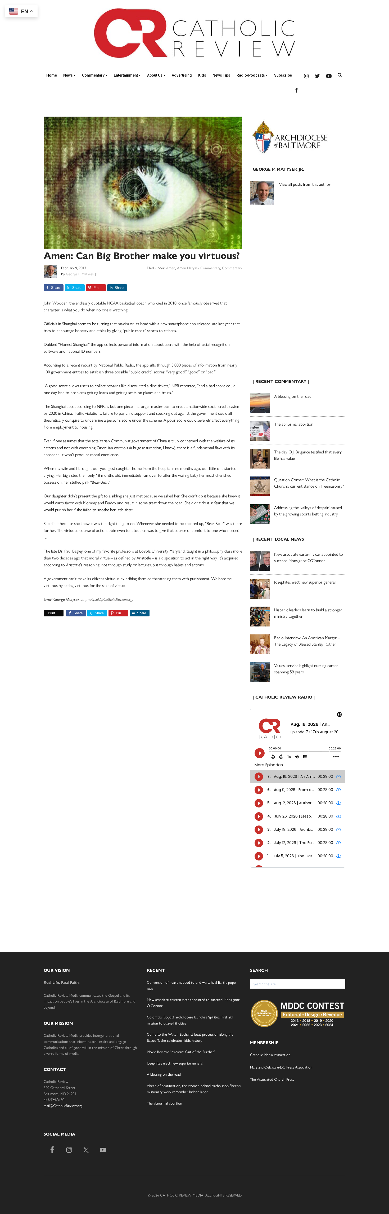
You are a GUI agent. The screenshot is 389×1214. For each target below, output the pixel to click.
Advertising (182, 75)
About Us (155, 75)
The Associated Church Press (272, 1079)
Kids (202, 75)
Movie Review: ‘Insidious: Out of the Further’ (181, 1051)
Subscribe (283, 75)
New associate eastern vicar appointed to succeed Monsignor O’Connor (308, 557)
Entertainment (126, 75)
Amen (170, 267)
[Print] (46, 613)
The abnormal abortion (293, 424)
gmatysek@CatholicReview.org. (109, 599)
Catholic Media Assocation (270, 1054)
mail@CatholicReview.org (63, 1105)
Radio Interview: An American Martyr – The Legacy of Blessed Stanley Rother (307, 640)
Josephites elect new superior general (305, 582)
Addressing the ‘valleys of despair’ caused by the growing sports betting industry (308, 510)
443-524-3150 (54, 1099)
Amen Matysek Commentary (198, 267)
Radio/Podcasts (251, 75)
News (68, 75)
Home (51, 75)
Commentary (93, 75)
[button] (340, 76)
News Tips (221, 75)
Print (51, 613)
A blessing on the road (292, 396)
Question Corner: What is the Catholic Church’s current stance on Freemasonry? (309, 482)
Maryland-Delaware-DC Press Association (281, 1067)
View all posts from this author (305, 184)
